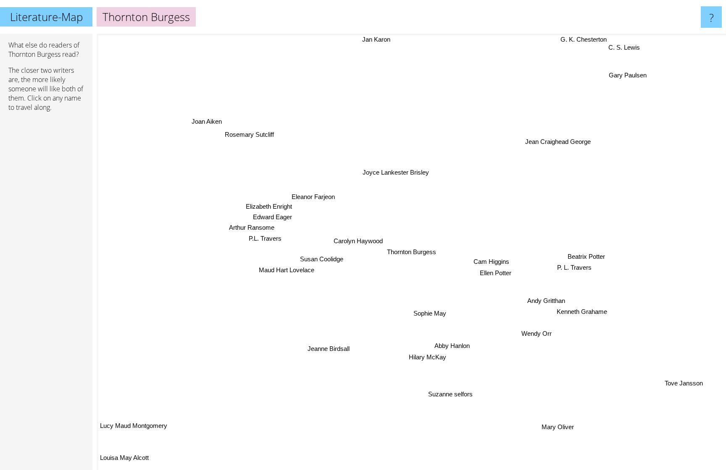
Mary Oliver (560, 426)
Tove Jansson (684, 383)
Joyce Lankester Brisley (396, 172)
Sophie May (429, 313)
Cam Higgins (491, 262)
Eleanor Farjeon (314, 196)
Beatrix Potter (586, 256)
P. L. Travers (575, 267)
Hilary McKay (427, 357)
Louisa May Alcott (124, 457)
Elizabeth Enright (269, 206)
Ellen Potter (496, 272)
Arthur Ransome (252, 227)
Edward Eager (272, 216)
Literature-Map (46, 16)
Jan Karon (361, 39)
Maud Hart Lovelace (287, 270)
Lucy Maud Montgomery (133, 425)
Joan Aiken (207, 121)
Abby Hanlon (452, 345)
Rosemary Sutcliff (249, 134)
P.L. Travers (265, 238)
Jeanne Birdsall (327, 348)
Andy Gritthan (547, 300)
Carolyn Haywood (358, 240)
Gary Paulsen (631, 77)
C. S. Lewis (623, 46)
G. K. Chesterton (578, 39)
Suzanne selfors (450, 394)
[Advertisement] (46, 247)
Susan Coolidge (322, 259)
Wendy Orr (536, 333)
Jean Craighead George (561, 143)
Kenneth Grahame (582, 311)
